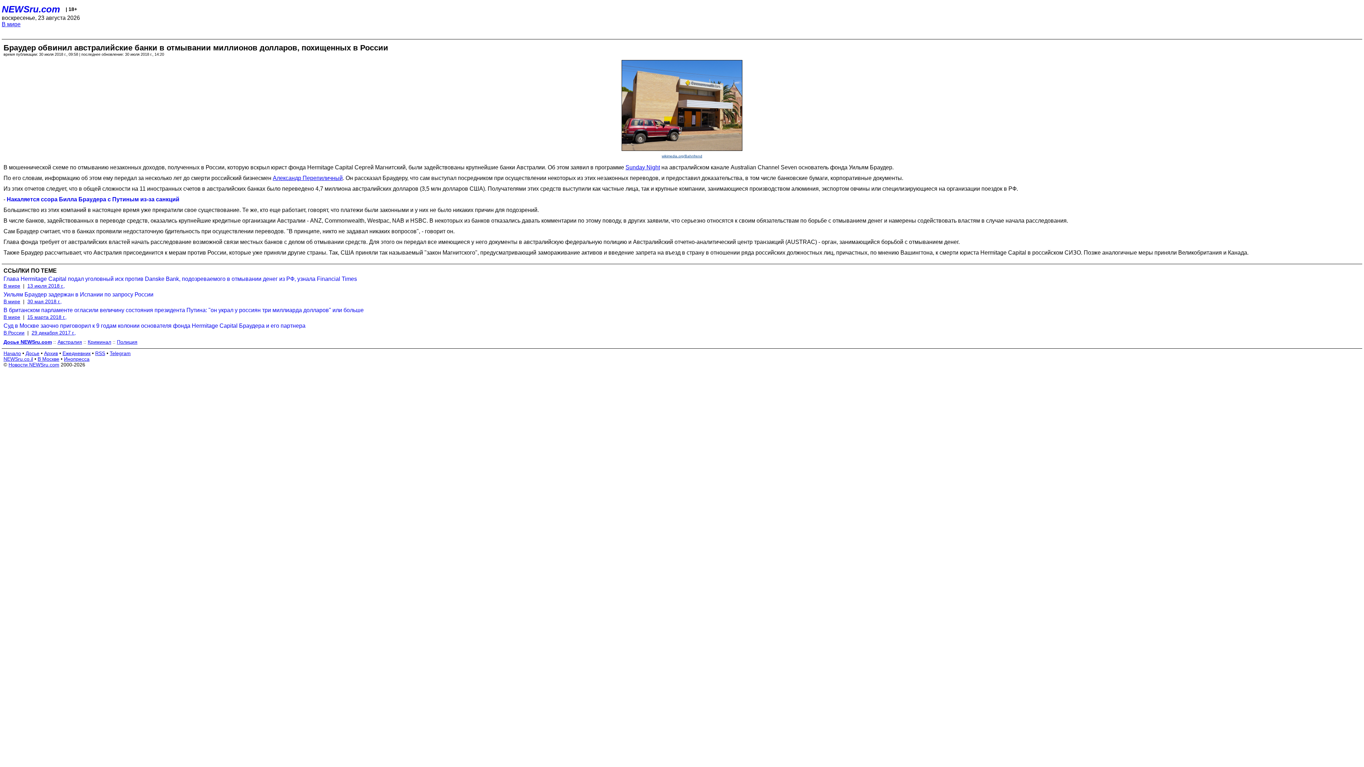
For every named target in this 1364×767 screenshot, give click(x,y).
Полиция (127, 342)
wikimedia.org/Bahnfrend (682, 156)
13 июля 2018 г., (46, 286)
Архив (51, 353)
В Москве (48, 359)
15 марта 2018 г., (47, 317)
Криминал (99, 342)
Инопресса (77, 359)
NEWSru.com (31, 9)
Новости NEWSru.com (34, 365)
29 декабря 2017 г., (54, 333)
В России (14, 333)
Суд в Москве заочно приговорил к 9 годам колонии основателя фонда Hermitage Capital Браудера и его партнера (154, 326)
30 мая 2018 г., (44, 301)
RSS (100, 353)
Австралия (70, 342)
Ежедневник (77, 353)
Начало (12, 353)
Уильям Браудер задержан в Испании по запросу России (78, 295)
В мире (11, 24)
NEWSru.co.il (18, 359)
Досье (32, 353)
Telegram (120, 353)
